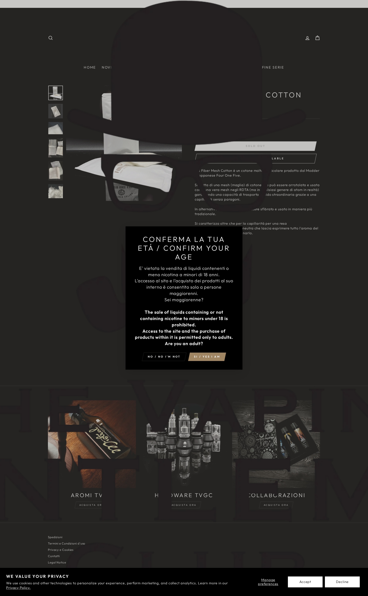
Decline (342, 582)
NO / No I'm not (164, 356)
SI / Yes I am (207, 356)
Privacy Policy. (18, 587)
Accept (305, 582)
